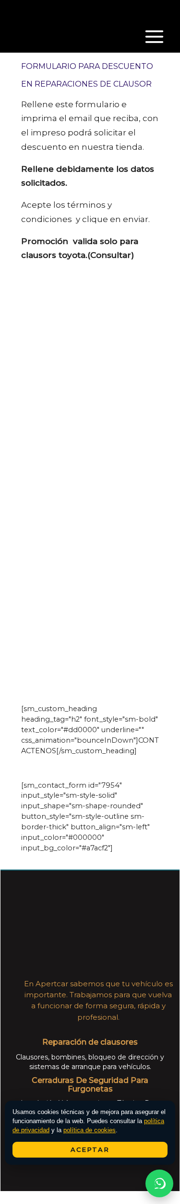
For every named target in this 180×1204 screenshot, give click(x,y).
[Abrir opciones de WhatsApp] (159, 1183)
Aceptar (90, 1149)
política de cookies (89, 1130)
